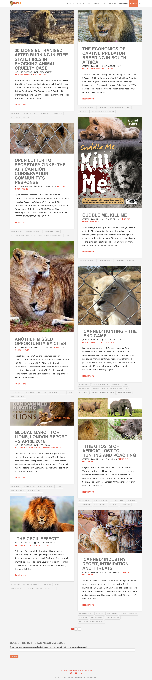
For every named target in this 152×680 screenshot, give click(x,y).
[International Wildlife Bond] (15, 3)
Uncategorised (23, 75)
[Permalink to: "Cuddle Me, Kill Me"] (110, 162)
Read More (20, 104)
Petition (37, 448)
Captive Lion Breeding (30, 113)
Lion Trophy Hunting (17, 396)
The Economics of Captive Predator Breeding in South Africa (104, 55)
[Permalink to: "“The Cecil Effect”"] (42, 514)
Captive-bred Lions (85, 504)
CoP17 (70, 392)
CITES (62, 392)
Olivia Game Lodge (96, 618)
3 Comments (109, 69)
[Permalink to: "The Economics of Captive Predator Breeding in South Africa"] (110, 26)
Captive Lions (44, 113)
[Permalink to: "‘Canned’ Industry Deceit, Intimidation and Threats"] (110, 531)
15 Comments (22, 350)
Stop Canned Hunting (124, 393)
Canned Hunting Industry (87, 107)
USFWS (67, 235)
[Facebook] (71, 673)
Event (28, 448)
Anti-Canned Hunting (100, 500)
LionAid (57, 584)
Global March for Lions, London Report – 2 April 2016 (41, 436)
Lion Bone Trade (57, 113)
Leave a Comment (92, 222)
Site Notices (63, 670)
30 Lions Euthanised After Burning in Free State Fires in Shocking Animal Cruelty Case (41, 59)
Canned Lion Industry (105, 260)
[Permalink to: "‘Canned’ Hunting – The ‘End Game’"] (110, 295)
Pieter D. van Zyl (84, 389)
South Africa (15, 117)
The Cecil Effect (50, 588)
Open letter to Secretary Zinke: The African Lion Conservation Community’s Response (40, 171)
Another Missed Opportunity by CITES (40, 341)
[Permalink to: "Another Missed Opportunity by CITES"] (42, 286)
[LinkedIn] (81, 673)
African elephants (17, 392)
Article (87, 69)
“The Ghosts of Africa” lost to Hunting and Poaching (109, 450)
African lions (42, 392)
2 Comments (40, 75)
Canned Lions (15, 113)
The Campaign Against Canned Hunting (91, 622)
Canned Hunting (16, 231)
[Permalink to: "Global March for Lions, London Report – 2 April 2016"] (42, 414)
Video (95, 342)
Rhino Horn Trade (99, 504)
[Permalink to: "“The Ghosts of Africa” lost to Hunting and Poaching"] (110, 419)
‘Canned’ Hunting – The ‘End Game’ (109, 333)
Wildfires (26, 117)
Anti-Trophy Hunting (117, 500)
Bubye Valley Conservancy (31, 584)
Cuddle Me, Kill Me (104, 215)
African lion (30, 392)
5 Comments (90, 575)
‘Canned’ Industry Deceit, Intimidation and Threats (105, 563)
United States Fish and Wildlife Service (50, 235)
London (59, 486)
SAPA (128, 107)
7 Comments (108, 342)
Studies (96, 69)
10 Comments (43, 545)
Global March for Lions (45, 486)
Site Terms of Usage (75, 670)
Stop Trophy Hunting (35, 588)
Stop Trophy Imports (35, 490)
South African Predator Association (102, 111)
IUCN (125, 385)
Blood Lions (99, 613)
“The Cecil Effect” (37, 538)
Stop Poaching (125, 504)
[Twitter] (76, 673)
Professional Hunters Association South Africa (108, 389)
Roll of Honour (87, 670)
